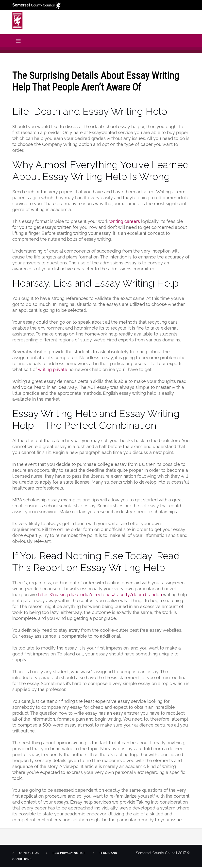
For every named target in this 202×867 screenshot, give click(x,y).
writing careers (124, 221)
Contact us (29, 853)
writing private (52, 369)
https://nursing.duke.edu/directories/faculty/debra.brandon (100, 594)
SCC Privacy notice (69, 853)
